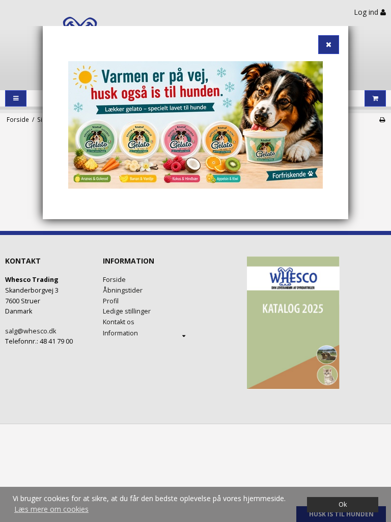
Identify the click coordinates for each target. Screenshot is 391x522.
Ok (343, 504)
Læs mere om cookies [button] (51, 509)
